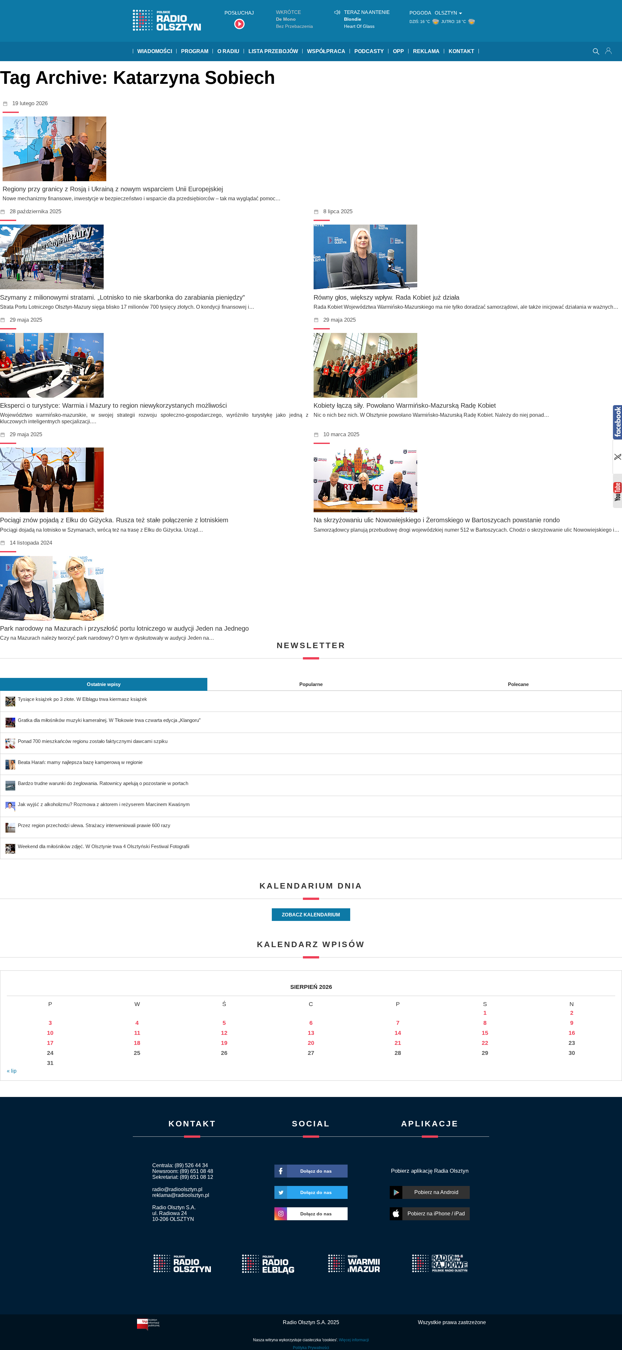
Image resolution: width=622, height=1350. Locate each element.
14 (398, 1033)
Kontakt (461, 51)
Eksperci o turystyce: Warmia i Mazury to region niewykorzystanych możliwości (113, 405)
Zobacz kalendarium (311, 914)
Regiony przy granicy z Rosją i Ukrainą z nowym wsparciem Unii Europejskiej (113, 189)
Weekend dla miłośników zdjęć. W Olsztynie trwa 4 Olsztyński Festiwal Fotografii (103, 846)
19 (224, 1043)
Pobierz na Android (436, 1192)
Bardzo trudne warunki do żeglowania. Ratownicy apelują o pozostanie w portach (103, 783)
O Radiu (228, 51)
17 (50, 1043)
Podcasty (369, 51)
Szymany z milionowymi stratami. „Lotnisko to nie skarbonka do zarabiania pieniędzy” (122, 297)
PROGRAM (194, 51)
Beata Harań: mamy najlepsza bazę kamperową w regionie (80, 762)
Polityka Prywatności (311, 1347)
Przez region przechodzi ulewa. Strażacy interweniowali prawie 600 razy (94, 825)
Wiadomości (154, 51)
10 (50, 1033)
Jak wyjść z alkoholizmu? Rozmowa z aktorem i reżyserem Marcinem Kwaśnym (104, 804)
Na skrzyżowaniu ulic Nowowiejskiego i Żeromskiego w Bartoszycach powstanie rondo (437, 520)
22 (485, 1043)
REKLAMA (426, 51)
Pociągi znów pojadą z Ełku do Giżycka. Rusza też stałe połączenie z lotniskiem (114, 520)
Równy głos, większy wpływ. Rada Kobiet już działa (386, 297)
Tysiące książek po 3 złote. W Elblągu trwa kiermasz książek (82, 699)
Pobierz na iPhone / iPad (436, 1213)
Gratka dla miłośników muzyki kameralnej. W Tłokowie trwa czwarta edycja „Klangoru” (109, 720)
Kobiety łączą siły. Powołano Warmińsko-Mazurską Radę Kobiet (405, 405)
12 (224, 1033)
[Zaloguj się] (609, 51)
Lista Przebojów (273, 51)
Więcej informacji (354, 1340)
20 (311, 1043)
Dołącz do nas (316, 1171)
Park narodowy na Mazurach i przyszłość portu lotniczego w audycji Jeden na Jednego (124, 628)
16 (572, 1033)
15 (485, 1033)
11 (137, 1033)
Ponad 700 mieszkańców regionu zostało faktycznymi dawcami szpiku (92, 741)
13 (311, 1033)
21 (398, 1043)
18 (137, 1043)
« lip (12, 1071)
